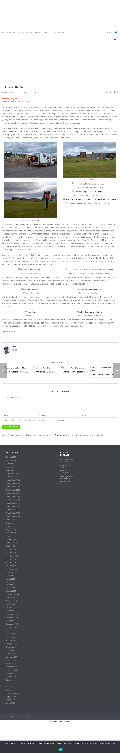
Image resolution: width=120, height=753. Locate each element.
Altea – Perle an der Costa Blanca (103, 375)
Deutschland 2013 (13, 480)
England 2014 (11, 523)
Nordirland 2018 (12, 607)
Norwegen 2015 (12, 614)
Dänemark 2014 (12, 467)
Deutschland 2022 (13, 510)
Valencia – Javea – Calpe (67, 482)
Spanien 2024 (11, 690)
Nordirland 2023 (12, 611)
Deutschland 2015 (13, 487)
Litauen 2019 (11, 591)
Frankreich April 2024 (46, 372)
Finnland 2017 (11, 543)
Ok (61, 749)
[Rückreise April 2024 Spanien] (74, 367)
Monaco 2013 (11, 598)
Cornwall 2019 (11, 533)
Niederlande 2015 (12, 601)
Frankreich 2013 (12, 549)
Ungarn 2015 (11, 696)
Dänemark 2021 (12, 477)
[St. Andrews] (60, 66)
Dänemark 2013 (12, 464)
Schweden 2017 (12, 667)
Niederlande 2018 (12, 604)
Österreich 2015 (12, 624)
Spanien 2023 (11, 687)
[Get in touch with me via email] (16, 350)
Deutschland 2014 (13, 483)
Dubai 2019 (10, 520)
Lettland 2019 (11, 588)
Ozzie (6, 92)
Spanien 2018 (11, 677)
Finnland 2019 (11, 546)
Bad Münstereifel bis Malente (17, 372)
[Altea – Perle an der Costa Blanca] (103, 369)
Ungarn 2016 (11, 700)
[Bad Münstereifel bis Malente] (17, 367)
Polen (8, 631)
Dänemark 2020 (12, 473)
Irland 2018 (10, 572)
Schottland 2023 (12, 650)
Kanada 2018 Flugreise (11, 583)
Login (110, 32)
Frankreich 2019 (12, 559)
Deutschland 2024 (13, 516)
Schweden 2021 (12, 673)
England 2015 (11, 526)
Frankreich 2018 (12, 556)
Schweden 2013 (12, 654)
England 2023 (11, 536)
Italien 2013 (10, 579)
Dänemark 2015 (12, 470)
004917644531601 (27, 32)
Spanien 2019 (11, 680)
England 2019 (11, 529)
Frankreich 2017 (12, 553)
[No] (117, 747)
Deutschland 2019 (13, 500)
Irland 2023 (10, 576)
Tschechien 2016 (12, 693)
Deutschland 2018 (13, 497)
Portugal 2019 (11, 644)
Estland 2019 (11, 539)
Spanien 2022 (11, 683)
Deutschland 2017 (13, 493)
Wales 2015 (10, 703)
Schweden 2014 (12, 657)
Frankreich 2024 (12, 569)
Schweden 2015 (12, 660)
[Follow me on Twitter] (13, 350)
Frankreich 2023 (12, 566)
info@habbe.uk (43, 32)
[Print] (107, 92)
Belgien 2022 (11, 460)
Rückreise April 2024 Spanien (75, 372)
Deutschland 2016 (13, 490)
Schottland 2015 (32, 92)
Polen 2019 (10, 640)
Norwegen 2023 (12, 621)
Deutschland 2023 (13, 513)
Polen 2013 (10, 634)
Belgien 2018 (11, 457)
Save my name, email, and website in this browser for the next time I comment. (35, 420)
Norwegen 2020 (12, 617)
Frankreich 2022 (12, 562)
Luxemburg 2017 (12, 594)
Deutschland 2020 (13, 503)
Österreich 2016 (12, 627)
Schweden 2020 (12, 670)
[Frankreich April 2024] (46, 367)
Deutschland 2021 (13, 506)
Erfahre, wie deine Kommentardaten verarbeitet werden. (79, 435)
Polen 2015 (10, 637)
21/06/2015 (19, 92)
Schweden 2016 (12, 663)
